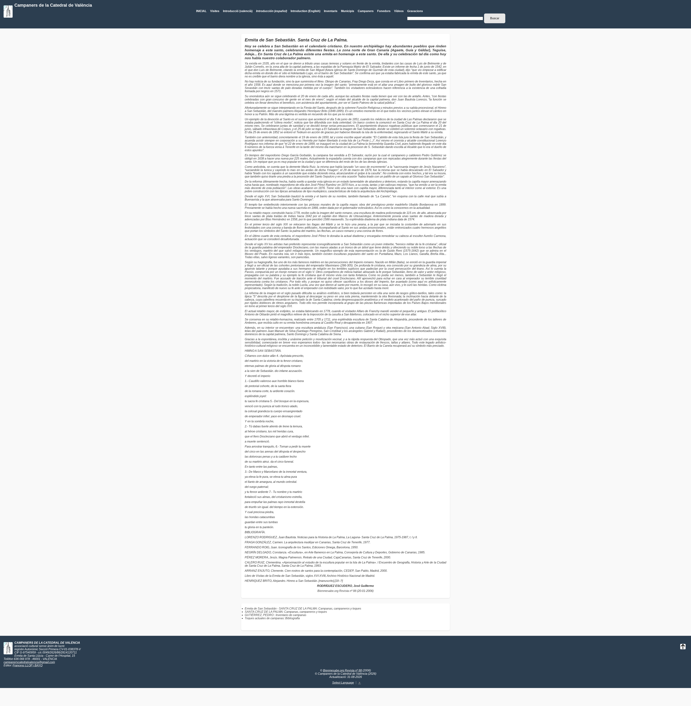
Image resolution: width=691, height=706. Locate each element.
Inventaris (330, 11)
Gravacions (415, 11)
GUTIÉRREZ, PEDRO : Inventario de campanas (275, 615)
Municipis (347, 11)
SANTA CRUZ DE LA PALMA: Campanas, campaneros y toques (286, 611)
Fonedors (383, 11)
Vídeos (399, 11)
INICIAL (201, 11)
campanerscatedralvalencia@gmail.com (29, 662)
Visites (214, 11)
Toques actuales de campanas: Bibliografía (272, 618)
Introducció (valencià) (237, 11)
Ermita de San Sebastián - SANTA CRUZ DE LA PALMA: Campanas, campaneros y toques (303, 608)
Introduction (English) (305, 11)
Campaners (366, 11)
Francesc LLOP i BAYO (27, 665)
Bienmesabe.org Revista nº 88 (336, 590)
